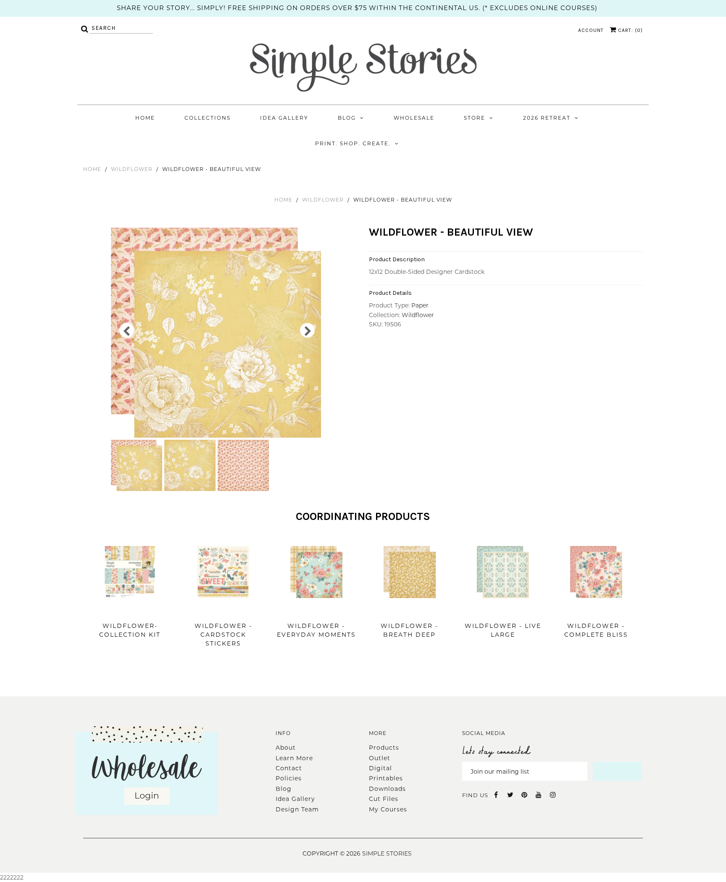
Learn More (294, 758)
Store (474, 118)
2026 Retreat (547, 118)
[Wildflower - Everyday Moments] (316, 610)
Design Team (297, 809)
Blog (347, 118)
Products (384, 747)
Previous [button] (126, 330)
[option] (217, 333)
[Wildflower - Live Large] (503, 610)
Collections (207, 118)
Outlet (379, 758)
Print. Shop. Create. (353, 143)
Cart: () (629, 30)
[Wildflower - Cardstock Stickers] (223, 610)
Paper (420, 305)
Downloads (387, 789)
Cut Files (383, 799)
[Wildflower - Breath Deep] (409, 610)
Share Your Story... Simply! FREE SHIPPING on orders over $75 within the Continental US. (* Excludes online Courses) (357, 8)
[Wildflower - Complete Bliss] (596, 610)
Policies (289, 778)
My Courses (388, 809)
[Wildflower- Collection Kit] (130, 610)
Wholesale (414, 118)
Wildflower (132, 169)
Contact (289, 768)
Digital (380, 768)
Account (591, 30)
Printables (386, 778)
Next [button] (307, 330)
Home (145, 118)
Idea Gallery (284, 118)
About (286, 747)
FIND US (475, 795)
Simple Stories (387, 853)
